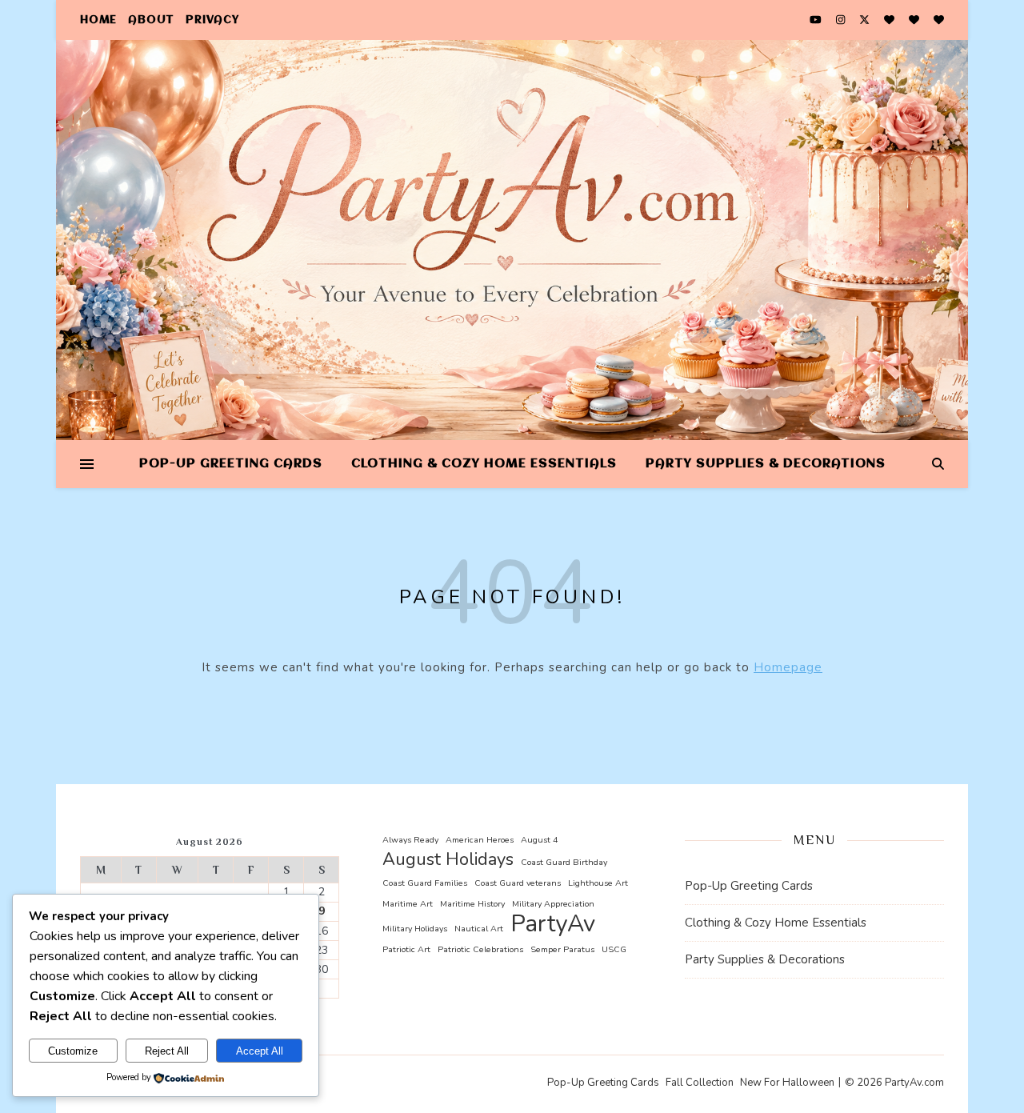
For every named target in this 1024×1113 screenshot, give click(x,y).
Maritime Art (407, 904)
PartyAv (552, 924)
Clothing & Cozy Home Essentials (484, 464)
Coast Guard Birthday (564, 862)
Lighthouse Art (598, 883)
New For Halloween (787, 1082)
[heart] (890, 20)
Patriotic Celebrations (480, 949)
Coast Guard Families (424, 883)
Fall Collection (700, 1082)
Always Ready (410, 840)
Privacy (212, 20)
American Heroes (480, 840)
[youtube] (817, 20)
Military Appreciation (553, 904)
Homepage (788, 667)
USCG (614, 949)
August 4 (539, 840)
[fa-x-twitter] (865, 20)
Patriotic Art (406, 949)
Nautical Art (478, 929)
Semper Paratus (562, 949)
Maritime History (472, 904)
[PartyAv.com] (512, 240)
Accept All (259, 1051)
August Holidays (448, 860)
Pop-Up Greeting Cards (230, 464)
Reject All (167, 1051)
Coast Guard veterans (517, 883)
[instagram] (841, 20)
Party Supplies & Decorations (766, 464)
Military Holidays (414, 929)
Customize (73, 1051)
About (151, 20)
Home (98, 20)
